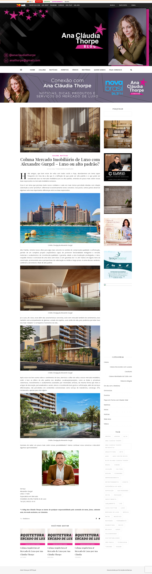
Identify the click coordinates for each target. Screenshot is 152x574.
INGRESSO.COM (34, 5)
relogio (108, 529)
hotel (107, 495)
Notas (106, 409)
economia (118, 473)
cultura (119, 469)
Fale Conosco (115, 70)
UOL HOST (45, 5)
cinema (117, 465)
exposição (109, 490)
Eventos (65, 70)
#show (117, 436)
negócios (117, 516)
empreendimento (112, 477)
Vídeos (75, 70)
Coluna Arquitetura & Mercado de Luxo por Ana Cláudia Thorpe (31, 551)
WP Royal (33, 570)
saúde (118, 529)
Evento (125, 482)
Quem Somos (99, 70)
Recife (120, 525)
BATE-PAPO (123, 5)
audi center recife (120, 456)
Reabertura (110, 525)
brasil (107, 465)
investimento (110, 499)
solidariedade (111, 533)
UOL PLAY (69, 5)
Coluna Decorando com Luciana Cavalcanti (121, 369)
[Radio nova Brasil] (76, 102)
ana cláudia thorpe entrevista (113, 446)
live (120, 503)
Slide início (107, 419)
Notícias (53, 70)
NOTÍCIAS (39, 1)
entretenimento (112, 482)
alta (125, 436)
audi (107, 456)
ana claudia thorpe (113, 440)
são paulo (109, 542)
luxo (123, 508)
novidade (109, 521)
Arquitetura (110, 452)
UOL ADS (77, 5)
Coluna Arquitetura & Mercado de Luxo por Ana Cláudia (86, 551)
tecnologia (122, 542)
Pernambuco (122, 521)
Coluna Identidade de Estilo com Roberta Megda (120, 378)
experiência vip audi (113, 486)
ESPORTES (47, 1)
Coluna (42, 70)
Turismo (108, 546)
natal (107, 516)
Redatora (26, 519)
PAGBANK (53, 5)
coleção (108, 469)
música (126, 512)
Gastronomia (122, 490)
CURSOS (61, 5)
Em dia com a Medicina (112, 386)
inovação (118, 495)
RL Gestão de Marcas (125, 570)
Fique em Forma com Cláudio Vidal (116, 400)
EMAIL (134, 5)
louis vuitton (111, 508)
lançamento (110, 503)
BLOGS (67, 1)
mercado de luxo (112, 512)
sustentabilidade (112, 538)
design (108, 473)
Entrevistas (108, 390)
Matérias (86, 70)
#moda (108, 436)
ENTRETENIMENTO (57, 1)
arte (121, 452)
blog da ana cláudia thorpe (116, 460)
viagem (118, 546)
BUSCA (112, 5)
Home (32, 70)
